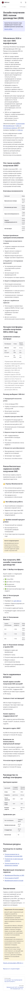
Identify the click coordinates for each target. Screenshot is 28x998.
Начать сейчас (8, 29)
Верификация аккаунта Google (14, 880)
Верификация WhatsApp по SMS (14, 875)
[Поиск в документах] (21, 2)
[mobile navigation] (25, 2)
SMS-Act (20, 130)
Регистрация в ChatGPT (12, 878)
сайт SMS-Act (17, 601)
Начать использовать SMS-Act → (13, 963)
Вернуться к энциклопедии (11, 969)
